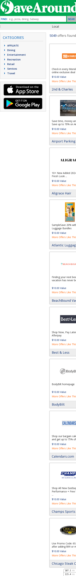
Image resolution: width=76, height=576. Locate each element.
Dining (11, 50)
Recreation (14, 59)
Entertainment (16, 54)
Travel (11, 73)
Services (12, 68)
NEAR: (71, 19)
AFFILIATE (13, 45)
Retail (10, 64)
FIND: (4, 19)
